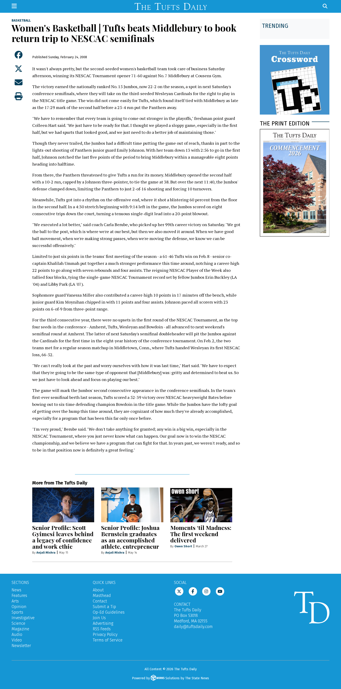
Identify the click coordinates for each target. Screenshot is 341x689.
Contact (100, 601)
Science (18, 623)
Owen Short (183, 546)
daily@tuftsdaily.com (193, 626)
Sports (17, 612)
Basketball (21, 20)
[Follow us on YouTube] (220, 591)
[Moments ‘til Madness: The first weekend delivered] (201, 504)
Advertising (103, 623)
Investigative (23, 617)
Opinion (19, 606)
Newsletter (21, 645)
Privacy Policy (105, 634)
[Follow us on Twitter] (179, 591)
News (16, 590)
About (98, 590)
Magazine (20, 628)
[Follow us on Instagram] (206, 591)
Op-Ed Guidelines (109, 612)
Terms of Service (107, 640)
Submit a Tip (104, 606)
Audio (17, 634)
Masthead (102, 595)
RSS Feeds (102, 628)
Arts (15, 601)
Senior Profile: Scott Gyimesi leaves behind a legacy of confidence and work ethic (62, 537)
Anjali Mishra (45, 552)
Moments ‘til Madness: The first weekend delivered (200, 534)
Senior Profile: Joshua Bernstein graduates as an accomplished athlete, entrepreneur (130, 537)
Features (19, 595)
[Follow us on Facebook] (193, 591)
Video (17, 640)
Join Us (99, 617)
